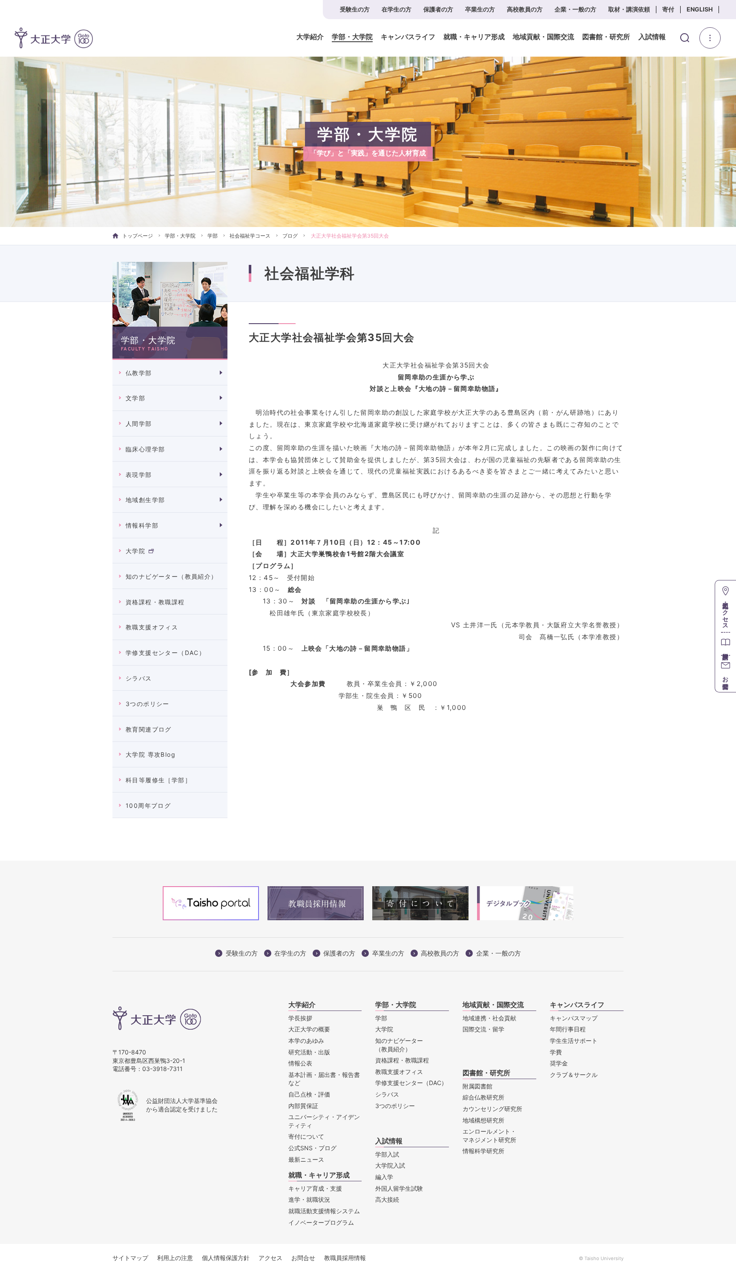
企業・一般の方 (575, 9)
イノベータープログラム (321, 1222)
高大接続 (387, 1199)
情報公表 (300, 1063)
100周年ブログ (148, 805)
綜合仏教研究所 (483, 1097)
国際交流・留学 (483, 1029)
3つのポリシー (148, 703)
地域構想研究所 (483, 1120)
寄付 (668, 9)
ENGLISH (700, 9)
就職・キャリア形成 (474, 37)
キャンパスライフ (408, 37)
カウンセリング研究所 (492, 1108)
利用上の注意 (175, 1257)
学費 (556, 1052)
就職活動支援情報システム (324, 1211)
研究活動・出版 (309, 1052)
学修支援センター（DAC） (165, 652)
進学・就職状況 (309, 1199)
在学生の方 (396, 9)
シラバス (139, 678)
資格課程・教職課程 (155, 602)
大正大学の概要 (309, 1029)
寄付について (306, 1136)
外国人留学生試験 (399, 1188)
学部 (212, 236)
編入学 (384, 1176)
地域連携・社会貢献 (489, 1018)
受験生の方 (355, 9)
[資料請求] (725, 643)
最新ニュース (306, 1159)
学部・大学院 (352, 37)
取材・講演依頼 (629, 9)
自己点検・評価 (309, 1094)
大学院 (135, 550)
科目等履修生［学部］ (158, 780)
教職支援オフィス (152, 627)
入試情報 (652, 37)
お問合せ (303, 1257)
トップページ (137, 236)
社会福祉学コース (250, 236)
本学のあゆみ (306, 1040)
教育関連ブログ (149, 729)
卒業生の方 (480, 9)
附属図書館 (477, 1086)
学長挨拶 (300, 1018)
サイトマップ (130, 1257)
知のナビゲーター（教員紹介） (172, 576)
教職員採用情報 (345, 1257)
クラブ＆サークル (574, 1074)
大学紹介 (310, 37)
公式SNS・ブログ (312, 1147)
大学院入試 (390, 1165)
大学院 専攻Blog (150, 754)
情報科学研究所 (483, 1150)
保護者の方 (438, 9)
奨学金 (559, 1063)
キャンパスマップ (574, 1018)
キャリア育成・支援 (315, 1188)
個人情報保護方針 (226, 1257)
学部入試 (387, 1154)
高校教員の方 (525, 9)
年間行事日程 (568, 1029)
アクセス (270, 1257)
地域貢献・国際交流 (543, 37)
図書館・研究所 (606, 37)
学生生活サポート (574, 1040)
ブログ (290, 236)
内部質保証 (303, 1105)
